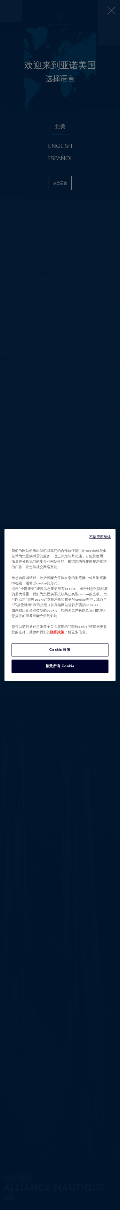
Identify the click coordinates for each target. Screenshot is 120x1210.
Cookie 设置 (59, 649)
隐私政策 (57, 632)
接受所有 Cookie (60, 666)
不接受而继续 (100, 537)
